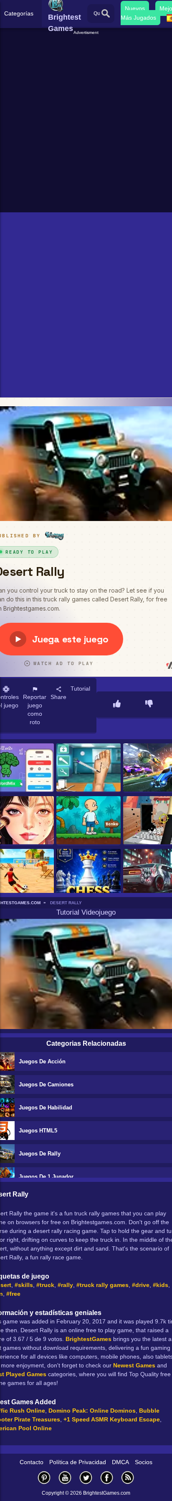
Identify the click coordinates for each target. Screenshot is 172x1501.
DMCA (120, 1462)
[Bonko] (88, 821)
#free (13, 1293)
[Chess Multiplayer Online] (88, 873)
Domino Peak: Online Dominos (92, 1410)
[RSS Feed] (127, 1477)
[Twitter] (86, 1477)
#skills (24, 1285)
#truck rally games (102, 1285)
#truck (45, 1285)
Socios (143, 1462)
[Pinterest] (44, 1477)
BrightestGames (88, 1339)
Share (58, 697)
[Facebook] (106, 1477)
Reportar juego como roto (34, 709)
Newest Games (134, 1365)
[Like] (117, 704)
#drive (140, 1285)
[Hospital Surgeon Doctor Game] (88, 768)
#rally (65, 1285)
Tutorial (80, 688)
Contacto (31, 1462)
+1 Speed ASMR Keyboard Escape (111, 1419)
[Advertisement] (86, 122)
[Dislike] (149, 704)
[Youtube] (65, 1477)
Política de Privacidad (77, 1462)
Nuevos (135, 8)
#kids (160, 1285)
